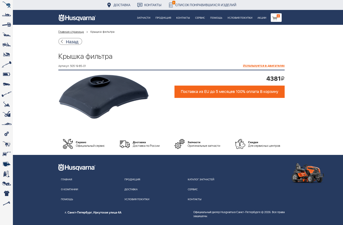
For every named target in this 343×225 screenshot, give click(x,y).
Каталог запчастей (201, 180)
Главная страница (71, 32)
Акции (261, 18)
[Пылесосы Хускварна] (6, 174)
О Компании (69, 189)
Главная (66, 180)
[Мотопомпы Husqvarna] (6, 164)
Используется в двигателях (264, 65)
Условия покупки (239, 18)
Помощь (216, 18)
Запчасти (143, 18)
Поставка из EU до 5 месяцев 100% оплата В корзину (229, 92)
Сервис (200, 18)
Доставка (122, 5)
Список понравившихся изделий (204, 4)
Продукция (163, 18)
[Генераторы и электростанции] (6, 144)
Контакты (152, 5)
